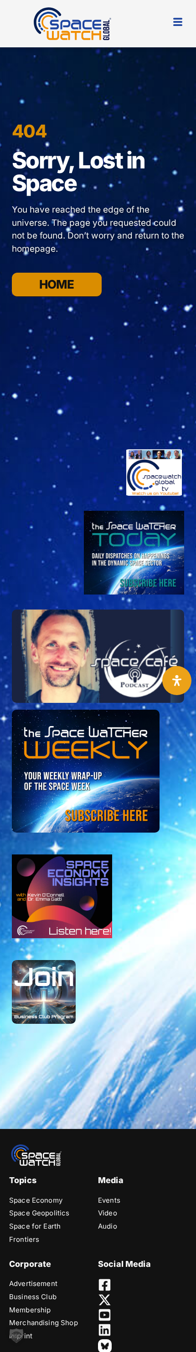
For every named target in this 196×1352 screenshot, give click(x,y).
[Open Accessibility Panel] (176, 680)
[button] (16, 1335)
